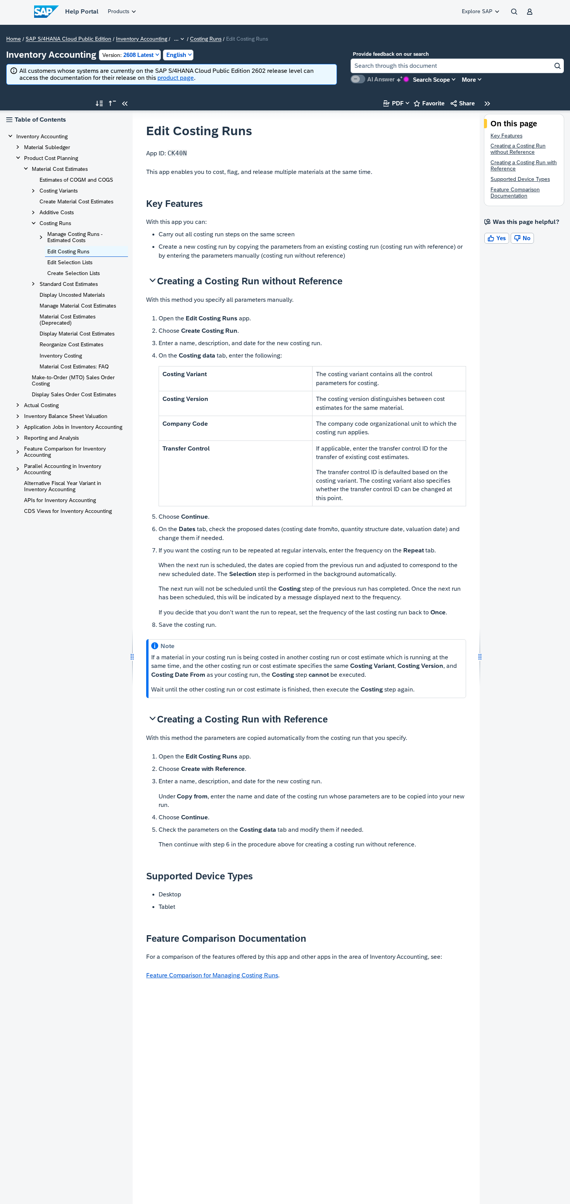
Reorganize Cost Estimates (71, 344)
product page (175, 77)
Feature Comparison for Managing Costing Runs (212, 975)
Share (463, 103)
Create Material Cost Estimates (76, 201)
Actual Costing (41, 405)
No (522, 238)
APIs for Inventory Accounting (60, 500)
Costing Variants (59, 190)
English (176, 55)
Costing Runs (205, 39)
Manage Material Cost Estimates (78, 306)
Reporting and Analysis (51, 438)
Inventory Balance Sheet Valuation (65, 416)
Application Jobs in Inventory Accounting (73, 427)
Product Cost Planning (51, 158)
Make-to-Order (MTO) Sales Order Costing (73, 380)
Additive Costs (57, 212)
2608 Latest (128, 55)
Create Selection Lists (73, 273)
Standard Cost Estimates (69, 284)
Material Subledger (47, 147)
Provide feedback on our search (391, 54)
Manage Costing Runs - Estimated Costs (75, 237)
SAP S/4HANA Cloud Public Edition (68, 39)
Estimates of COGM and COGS (76, 180)
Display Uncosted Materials (72, 295)
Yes (497, 238)
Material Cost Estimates (60, 169)
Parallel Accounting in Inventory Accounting (62, 469)
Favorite (429, 103)
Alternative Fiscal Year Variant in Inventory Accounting (62, 486)
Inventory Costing (61, 356)
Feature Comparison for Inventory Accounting (65, 451)
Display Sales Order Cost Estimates (74, 394)
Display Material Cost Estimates (77, 333)
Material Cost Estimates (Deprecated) (67, 319)
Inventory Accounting (141, 39)
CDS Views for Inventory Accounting (68, 511)
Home (13, 39)
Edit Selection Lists (69, 262)
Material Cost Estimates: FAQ (74, 366)
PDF (393, 103)
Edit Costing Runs (68, 251)
